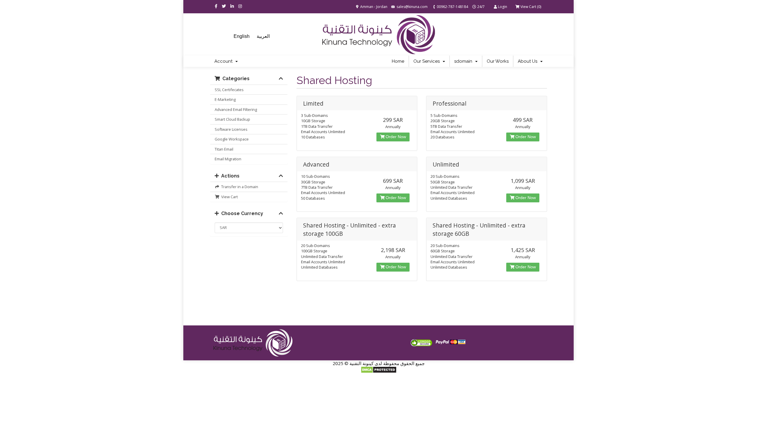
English (242, 36)
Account (224, 61)
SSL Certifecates (229, 89)
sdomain (464, 61)
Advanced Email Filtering (236, 109)
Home (398, 61)
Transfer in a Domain (238, 186)
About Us (529, 61)
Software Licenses (231, 129)
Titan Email (224, 149)
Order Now (395, 137)
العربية (263, 36)
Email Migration (228, 159)
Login (502, 6)
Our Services (427, 61)
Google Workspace (232, 139)
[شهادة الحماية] (421, 342)
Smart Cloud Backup (232, 119)
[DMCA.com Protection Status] (379, 369)
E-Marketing (225, 99)
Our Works (498, 61)
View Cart (228, 196)
